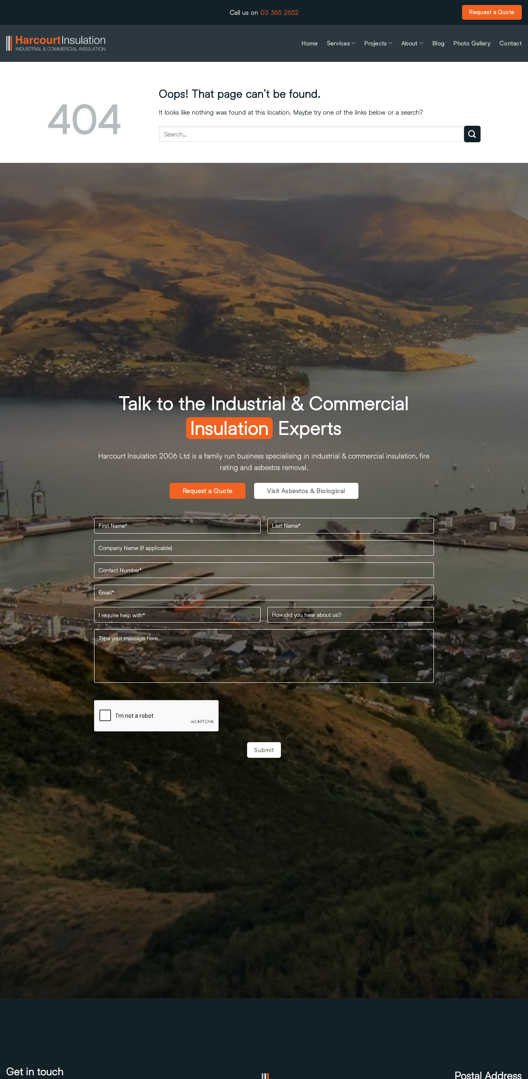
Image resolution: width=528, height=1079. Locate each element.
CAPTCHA (106, 693)
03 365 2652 (279, 12)
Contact (511, 43)
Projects (375, 43)
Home (310, 43)
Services (338, 43)
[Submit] (472, 134)
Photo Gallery (471, 43)
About (409, 43)
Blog (438, 43)
